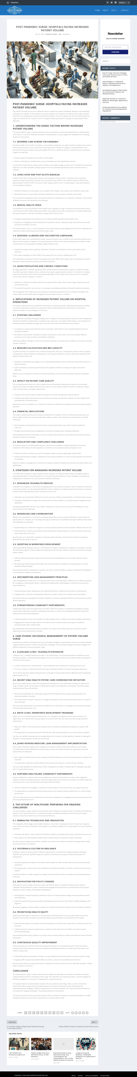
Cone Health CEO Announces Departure (17, 1054)
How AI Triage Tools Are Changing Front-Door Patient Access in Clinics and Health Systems (114, 74)
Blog (113, 10)
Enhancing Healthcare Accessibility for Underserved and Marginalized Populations (114, 109)
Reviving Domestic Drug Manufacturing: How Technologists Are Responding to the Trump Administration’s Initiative (63, 1056)
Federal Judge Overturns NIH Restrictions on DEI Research (40, 1054)
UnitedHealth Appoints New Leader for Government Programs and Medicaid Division (114, 92)
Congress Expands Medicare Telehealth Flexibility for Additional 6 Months (85, 1055)
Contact (125, 10)
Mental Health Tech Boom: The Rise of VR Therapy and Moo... (39, 3)
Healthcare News (51, 34)
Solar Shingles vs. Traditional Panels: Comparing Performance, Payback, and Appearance (114, 83)
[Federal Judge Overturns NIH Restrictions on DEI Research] (41, 1044)
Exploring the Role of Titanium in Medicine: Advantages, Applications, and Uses (115, 100)
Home (97, 10)
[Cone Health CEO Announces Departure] (19, 1044)
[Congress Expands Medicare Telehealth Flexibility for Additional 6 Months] (86, 1044)
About (105, 10)
